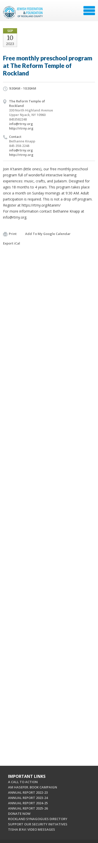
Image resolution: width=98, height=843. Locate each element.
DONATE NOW (19, 813)
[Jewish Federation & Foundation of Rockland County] (23, 12)
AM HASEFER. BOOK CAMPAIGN (32, 787)
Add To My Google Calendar (48, 233)
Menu (89, 10)
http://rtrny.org (21, 128)
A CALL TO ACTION (23, 782)
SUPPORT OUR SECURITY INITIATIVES (37, 824)
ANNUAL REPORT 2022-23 (28, 792)
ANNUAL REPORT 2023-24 (28, 797)
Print (13, 233)
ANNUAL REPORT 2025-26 (28, 808)
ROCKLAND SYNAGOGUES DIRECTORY (37, 819)
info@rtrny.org (21, 124)
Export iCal (11, 243)
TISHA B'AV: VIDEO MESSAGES (31, 829)
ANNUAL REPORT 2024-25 (28, 803)
